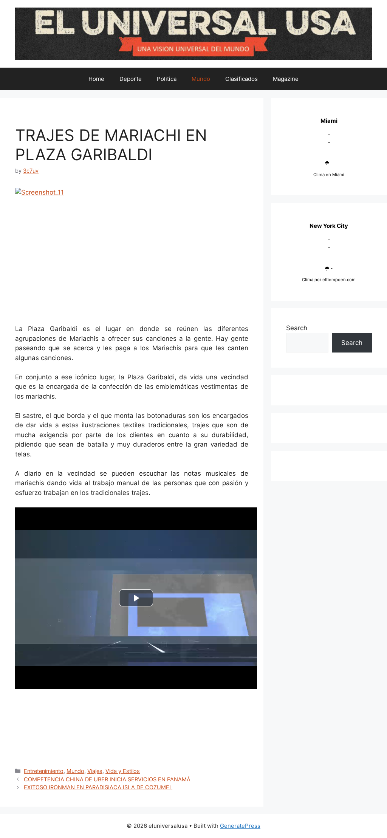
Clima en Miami (328, 174)
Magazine (286, 78)
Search (296, 328)
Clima (307, 279)
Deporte (130, 78)
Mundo (201, 78)
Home (96, 78)
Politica (166, 78)
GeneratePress (240, 825)
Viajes (94, 771)
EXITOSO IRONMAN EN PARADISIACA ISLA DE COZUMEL (98, 787)
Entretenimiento (43, 771)
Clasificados (241, 78)
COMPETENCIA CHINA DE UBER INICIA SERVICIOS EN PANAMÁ (107, 779)
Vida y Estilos (122, 771)
